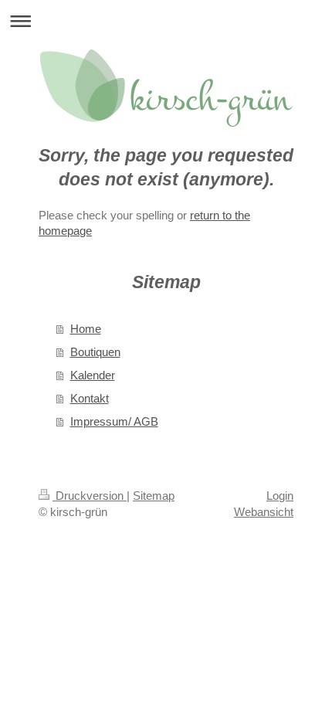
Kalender (92, 375)
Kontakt (89, 398)
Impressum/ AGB (114, 421)
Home (85, 328)
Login (279, 495)
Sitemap (153, 495)
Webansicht (263, 511)
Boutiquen (95, 351)
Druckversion (90, 495)
